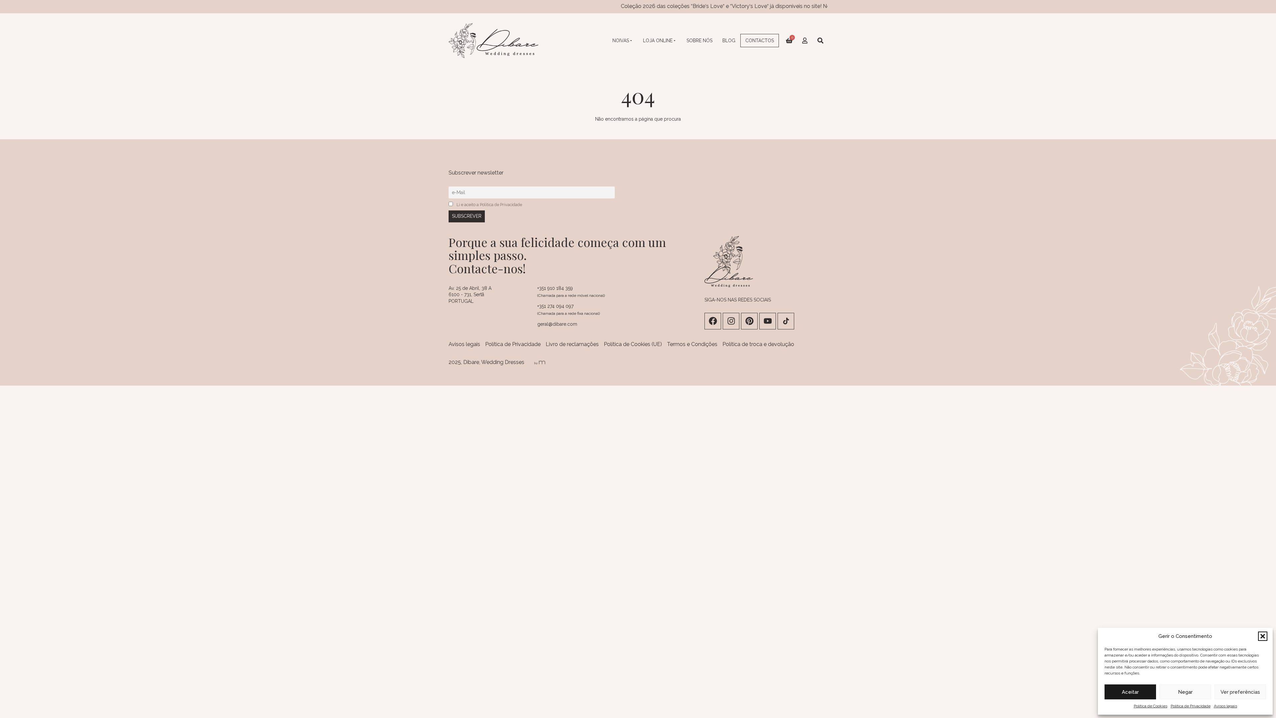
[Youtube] (767, 321)
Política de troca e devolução (758, 344)
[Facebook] (712, 321)
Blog (728, 40)
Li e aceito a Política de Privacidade (489, 204)
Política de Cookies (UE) (633, 344)
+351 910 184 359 (555, 288)
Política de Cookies (1150, 706)
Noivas (620, 40)
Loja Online (658, 40)
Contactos (759, 40)
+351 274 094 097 (555, 306)
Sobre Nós (699, 40)
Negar (1185, 692)
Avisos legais (1225, 706)
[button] (1262, 636)
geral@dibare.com (557, 324)
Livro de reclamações (572, 344)
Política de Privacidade (1191, 706)
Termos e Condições (692, 344)
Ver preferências (1240, 692)
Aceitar (1130, 692)
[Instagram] (731, 321)
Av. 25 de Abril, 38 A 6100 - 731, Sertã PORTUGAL (470, 295)
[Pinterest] (749, 321)
